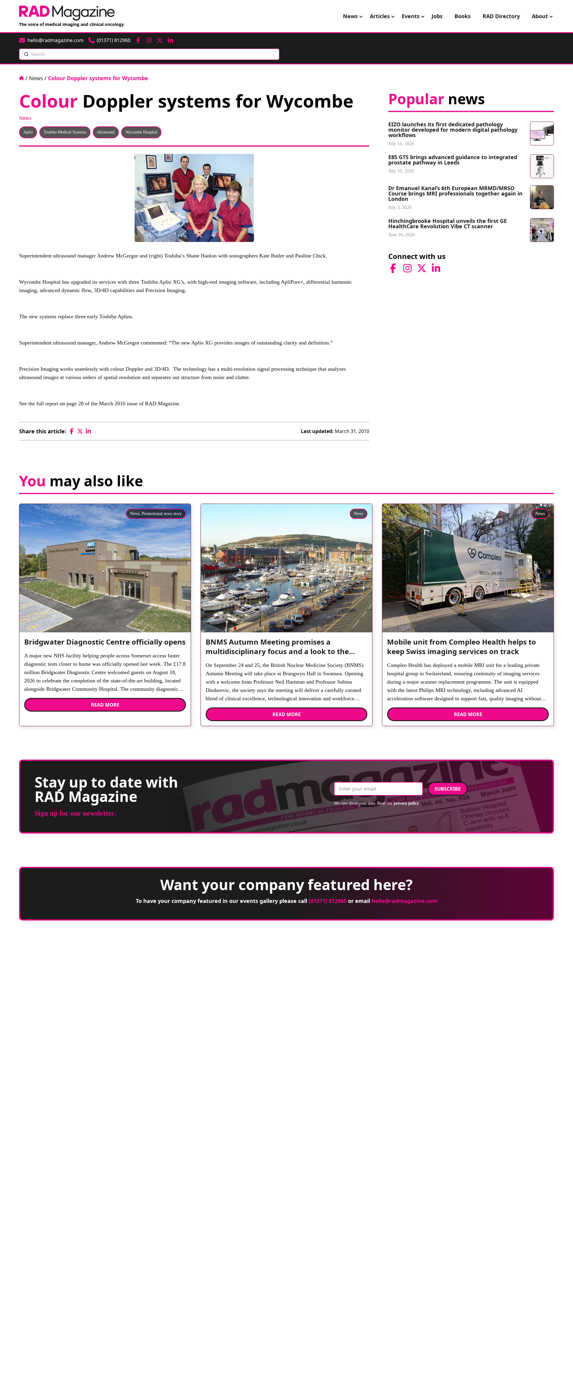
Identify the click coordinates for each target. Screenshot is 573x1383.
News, (135, 513)
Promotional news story (162, 513)
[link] (105, 644)
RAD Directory (501, 16)
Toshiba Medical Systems (65, 132)
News (350, 16)
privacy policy (406, 803)
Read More (105, 704)
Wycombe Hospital (141, 132)
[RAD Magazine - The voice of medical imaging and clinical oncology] (67, 13)
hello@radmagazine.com (405, 900)
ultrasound (106, 132)
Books (463, 16)
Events (411, 16)
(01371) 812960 (327, 900)
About (540, 16)
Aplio (28, 132)
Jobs (437, 16)
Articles (380, 16)
